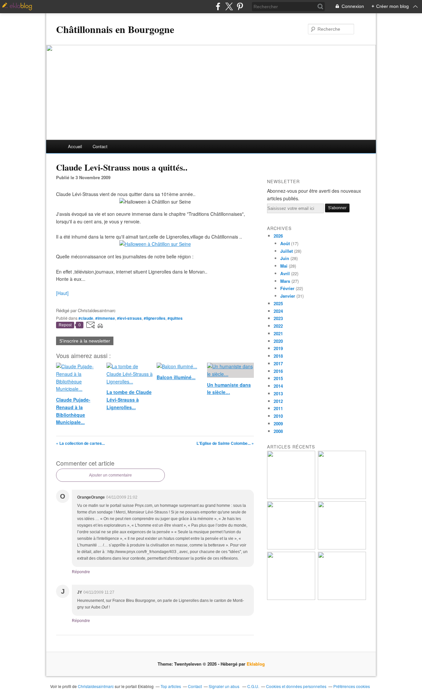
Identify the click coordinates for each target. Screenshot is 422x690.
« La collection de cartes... (80, 443)
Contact (100, 146)
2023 (278, 318)
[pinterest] (240, 6)
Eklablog (256, 664)
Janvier (287, 296)
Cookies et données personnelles (296, 686)
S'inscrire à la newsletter (84, 341)
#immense (105, 318)
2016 (278, 371)
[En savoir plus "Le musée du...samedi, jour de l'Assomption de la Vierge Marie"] (342, 598)
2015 (278, 378)
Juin (284, 258)
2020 (278, 341)
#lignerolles (155, 318)
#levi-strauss (129, 318)
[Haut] (62, 293)
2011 (278, 408)
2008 (278, 431)
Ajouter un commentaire (110, 475)
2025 (278, 303)
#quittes (175, 318)
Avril (285, 273)
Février (287, 288)
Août (285, 243)
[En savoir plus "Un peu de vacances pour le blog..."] (291, 497)
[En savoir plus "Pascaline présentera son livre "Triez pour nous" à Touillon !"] (291, 598)
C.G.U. (253, 686)
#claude (85, 318)
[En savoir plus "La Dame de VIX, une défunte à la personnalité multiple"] (342, 547)
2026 (278, 236)
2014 (278, 386)
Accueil (75, 146)
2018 (278, 356)
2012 (278, 401)
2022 (278, 326)
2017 (278, 363)
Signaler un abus (224, 686)
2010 (278, 416)
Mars (285, 281)
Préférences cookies (351, 686)
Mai (283, 266)
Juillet (286, 251)
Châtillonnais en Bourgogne (115, 29)
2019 (278, 348)
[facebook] (218, 6)
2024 (278, 311)
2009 (278, 423)
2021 (278, 333)
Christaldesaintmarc (96, 686)
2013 (278, 393)
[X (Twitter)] (229, 6)
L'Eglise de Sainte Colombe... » (225, 443)
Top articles (171, 686)
